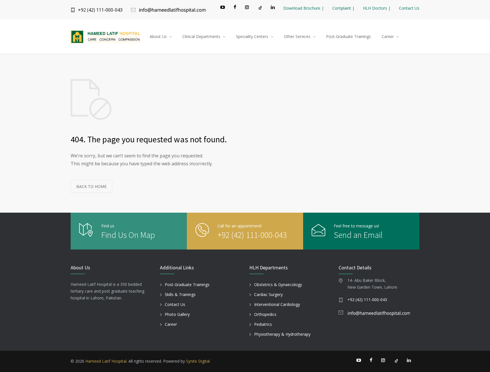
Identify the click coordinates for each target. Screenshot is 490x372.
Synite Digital (198, 361)
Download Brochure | (303, 8)
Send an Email (358, 234)
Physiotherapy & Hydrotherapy (282, 334)
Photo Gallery (177, 314)
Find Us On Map (128, 234)
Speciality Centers (252, 36)
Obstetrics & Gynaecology (278, 284)
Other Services (297, 36)
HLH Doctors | (376, 8)
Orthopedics (265, 314)
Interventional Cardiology (277, 304)
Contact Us (409, 8)
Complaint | (343, 8)
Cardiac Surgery (268, 294)
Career (388, 36)
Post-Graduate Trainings (348, 36)
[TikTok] (259, 7)
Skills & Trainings (180, 294)
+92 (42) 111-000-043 (100, 10)
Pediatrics (263, 324)
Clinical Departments (201, 36)
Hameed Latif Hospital (105, 361)
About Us (158, 36)
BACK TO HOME (91, 186)
